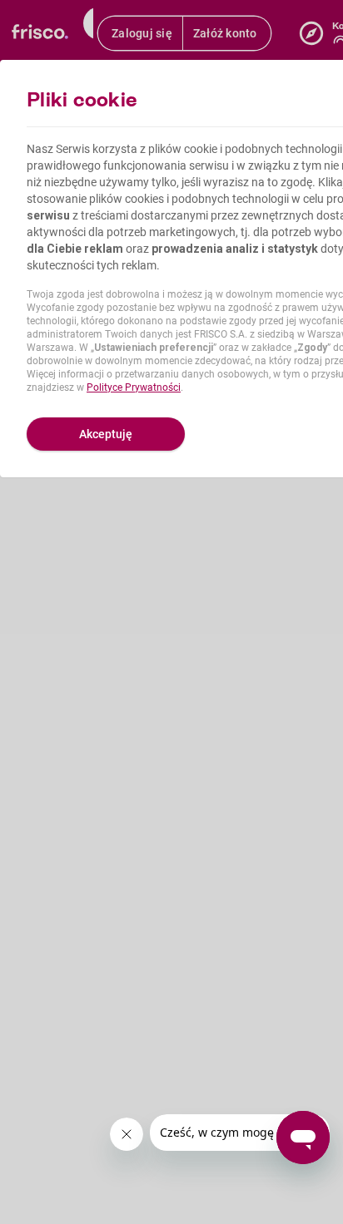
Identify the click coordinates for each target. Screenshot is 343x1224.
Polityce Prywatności (134, 387)
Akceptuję (105, 434)
